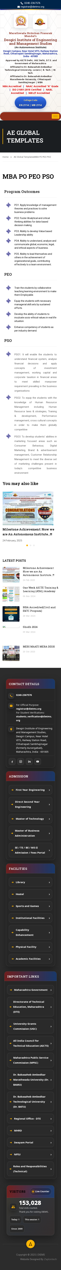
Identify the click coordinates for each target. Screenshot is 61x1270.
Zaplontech (50, 1259)
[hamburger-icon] (55, 116)
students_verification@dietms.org (34, 718)
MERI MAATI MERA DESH (39, 646)
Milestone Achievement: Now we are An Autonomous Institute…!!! (38, 571)
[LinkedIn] (29, 761)
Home (5, 157)
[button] (27, 545)
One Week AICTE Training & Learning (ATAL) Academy (40, 589)
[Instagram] (20, 761)
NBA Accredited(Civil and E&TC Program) (39, 609)
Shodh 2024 (30, 627)
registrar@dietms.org (28, 708)
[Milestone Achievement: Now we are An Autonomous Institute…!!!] (28, 508)
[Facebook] (12, 761)
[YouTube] (37, 761)
